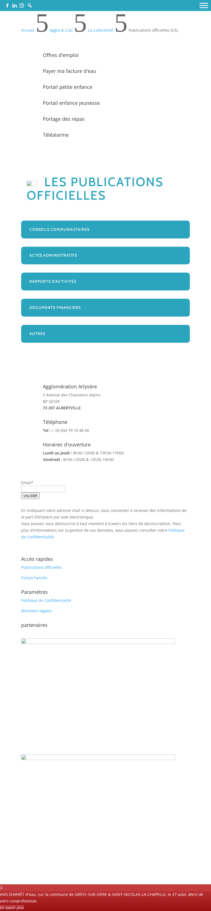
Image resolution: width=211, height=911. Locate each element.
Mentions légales (36, 610)
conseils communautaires (59, 229)
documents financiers (55, 307)
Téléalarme (56, 134)
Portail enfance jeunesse (71, 103)
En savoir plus (12, 907)
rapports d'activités (52, 281)
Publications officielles (41, 567)
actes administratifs (53, 255)
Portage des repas (64, 119)
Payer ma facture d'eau (69, 71)
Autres (37, 333)
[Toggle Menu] (203, 5)
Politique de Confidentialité (46, 600)
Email (26, 482)
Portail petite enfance (67, 87)
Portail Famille (34, 577)
